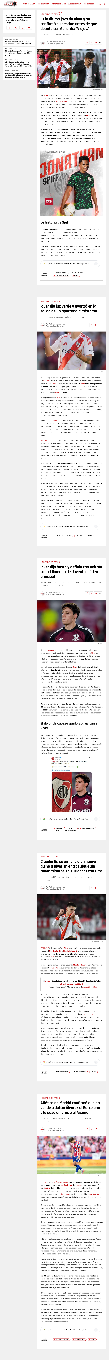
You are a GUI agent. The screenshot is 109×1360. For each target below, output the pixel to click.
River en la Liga (29, 4)
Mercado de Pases (59, 4)
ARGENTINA (45, 948)
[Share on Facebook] (87, 42)
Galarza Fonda (51, 420)
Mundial (46, 381)
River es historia (74, 4)
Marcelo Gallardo (62, 101)
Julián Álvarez (79, 1339)
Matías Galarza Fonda (63, 536)
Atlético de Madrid (62, 1339)
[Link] (96, 42)
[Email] (29, 28)
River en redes (88, 4)
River (46, 95)
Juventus (72, 828)
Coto (54, 384)
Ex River (59, 12)
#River (48, 981)
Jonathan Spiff (60, 273)
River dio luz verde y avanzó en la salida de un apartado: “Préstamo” (18, 43)
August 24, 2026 (89, 987)
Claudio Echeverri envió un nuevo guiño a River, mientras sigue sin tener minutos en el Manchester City (18, 64)
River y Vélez (55, 968)
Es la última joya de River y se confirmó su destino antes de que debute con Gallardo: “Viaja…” (18, 19)
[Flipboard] (22, 28)
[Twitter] (16, 28)
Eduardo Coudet (46, 440)
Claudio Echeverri (61, 1072)
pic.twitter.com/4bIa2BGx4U (71, 984)
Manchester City (80, 1072)
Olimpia (79, 536)
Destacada (59, 828)
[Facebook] (9, 28)
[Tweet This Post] (91, 42)
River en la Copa (43, 4)
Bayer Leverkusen (89, 1014)
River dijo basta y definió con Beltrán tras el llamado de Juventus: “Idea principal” (18, 53)
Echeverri (55, 994)
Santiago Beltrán (71, 831)
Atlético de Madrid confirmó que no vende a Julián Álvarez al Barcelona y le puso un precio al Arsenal (18, 75)
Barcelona (65, 1194)
